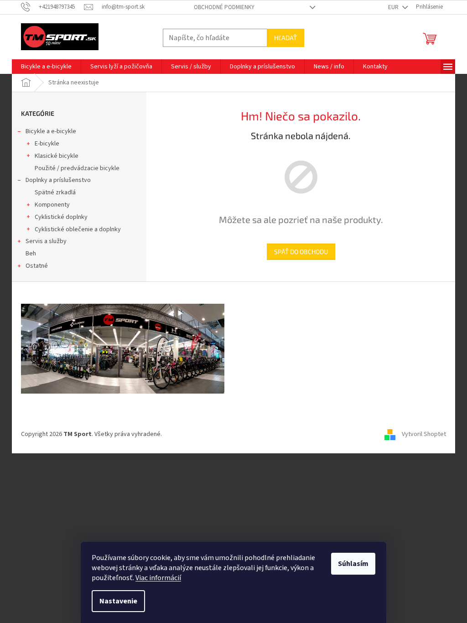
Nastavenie (118, 601)
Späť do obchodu (301, 251)
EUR (394, 7)
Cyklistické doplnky (61, 217)
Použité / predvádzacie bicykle (77, 168)
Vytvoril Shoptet (424, 434)
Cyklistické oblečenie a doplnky (78, 229)
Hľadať (285, 38)
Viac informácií (158, 578)
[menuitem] (46, 66)
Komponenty (52, 204)
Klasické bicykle (56, 156)
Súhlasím (353, 564)
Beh (31, 253)
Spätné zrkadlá (55, 192)
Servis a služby (46, 241)
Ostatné (37, 265)
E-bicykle (47, 143)
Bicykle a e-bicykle (51, 131)
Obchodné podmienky (224, 7)
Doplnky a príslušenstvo (58, 180)
